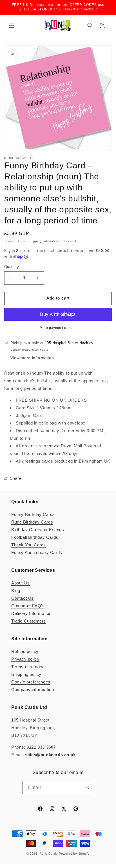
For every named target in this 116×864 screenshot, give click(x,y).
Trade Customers (28, 621)
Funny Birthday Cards (33, 514)
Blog (15, 590)
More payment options (58, 328)
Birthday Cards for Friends (37, 529)
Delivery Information (31, 613)
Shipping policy (26, 674)
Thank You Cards (28, 544)
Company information (32, 689)
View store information (32, 357)
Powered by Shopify (74, 853)
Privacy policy (25, 659)
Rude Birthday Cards (32, 522)
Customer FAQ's (27, 605)
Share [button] (15, 478)
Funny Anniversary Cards (36, 552)
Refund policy (25, 651)
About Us (20, 583)
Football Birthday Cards (34, 537)
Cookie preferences (30, 682)
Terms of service (28, 666)
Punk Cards (48, 853)
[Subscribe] (87, 787)
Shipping (35, 241)
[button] (11, 25)
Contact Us (22, 598)
